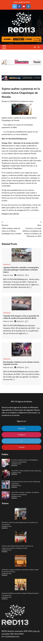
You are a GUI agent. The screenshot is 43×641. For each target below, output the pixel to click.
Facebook (21, 428)
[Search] (38, 47)
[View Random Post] (34, 47)
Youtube (22, 447)
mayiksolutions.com (12, 636)
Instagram (21, 435)
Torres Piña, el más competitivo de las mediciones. (26, 471)
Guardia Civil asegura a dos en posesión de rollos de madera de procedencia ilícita (21, 317)
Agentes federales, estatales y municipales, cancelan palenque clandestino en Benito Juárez (21, 269)
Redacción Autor (27, 101)
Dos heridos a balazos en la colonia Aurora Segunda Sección (21, 363)
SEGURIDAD (14, 214)
